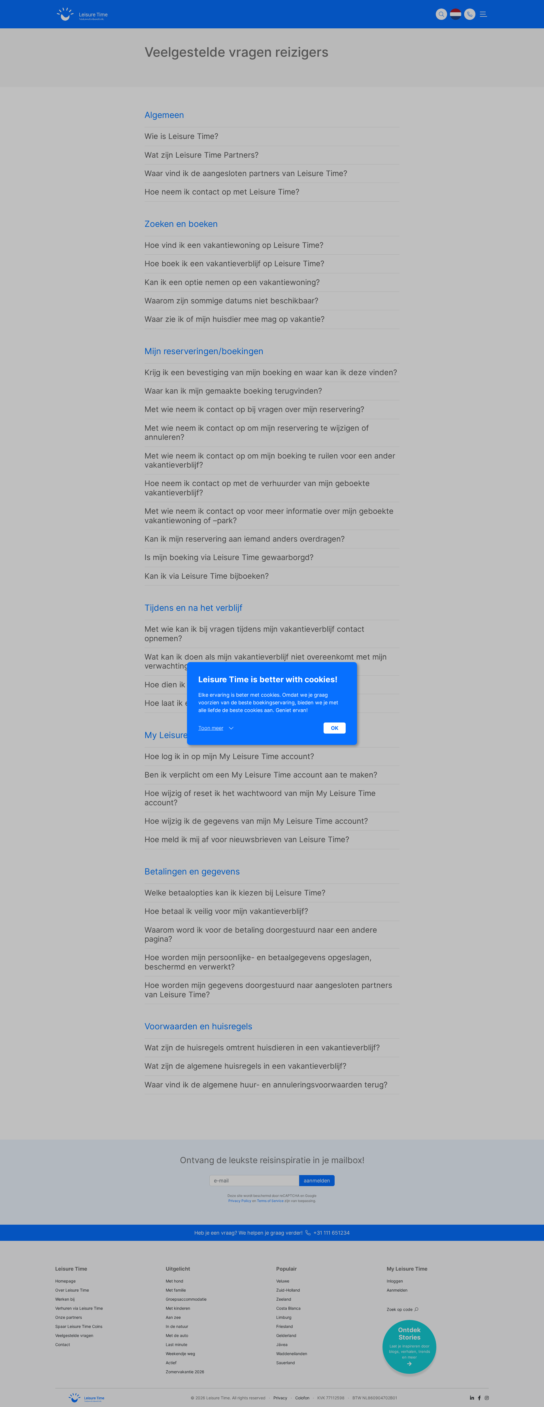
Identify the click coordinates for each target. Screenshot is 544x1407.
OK (334, 728)
